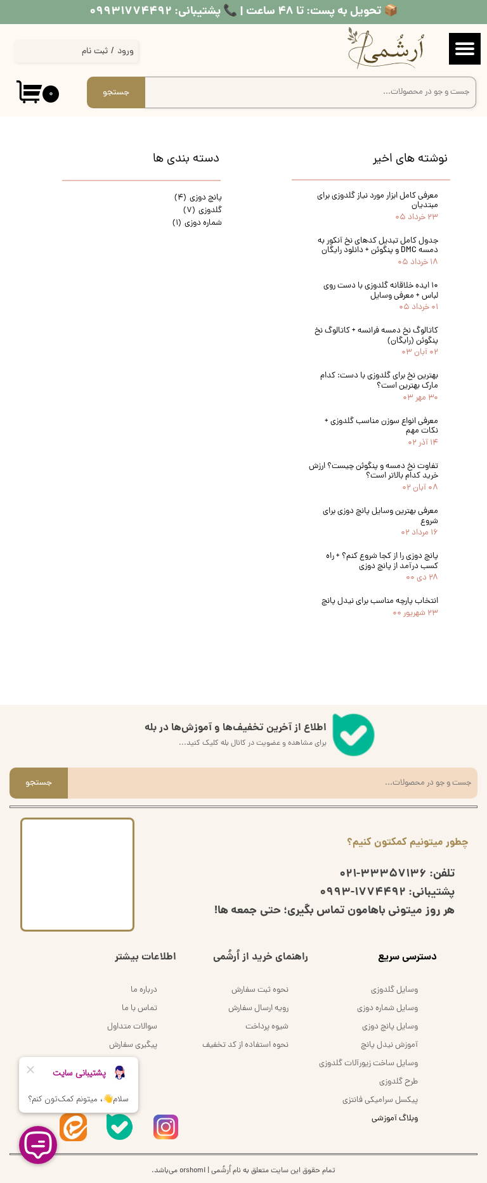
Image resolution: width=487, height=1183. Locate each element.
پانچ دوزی (198, 198)
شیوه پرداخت (267, 1027)
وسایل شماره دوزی (387, 1009)
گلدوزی (202, 211)
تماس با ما (139, 1009)
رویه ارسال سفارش (258, 1009)
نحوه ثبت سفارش (260, 990)
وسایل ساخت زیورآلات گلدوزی (368, 1064)
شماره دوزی (197, 223)
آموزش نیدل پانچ (389, 1045)
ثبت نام (95, 51)
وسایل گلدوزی (394, 990)
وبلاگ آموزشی (395, 1119)
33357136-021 (383, 874)
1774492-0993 (363, 892)
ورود (125, 51)
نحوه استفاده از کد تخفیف (245, 1045)
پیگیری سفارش (133, 1045)
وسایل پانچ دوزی (390, 1027)
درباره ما (144, 990)
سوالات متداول (132, 1027)
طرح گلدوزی (398, 1082)
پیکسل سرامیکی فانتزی (380, 1100)
